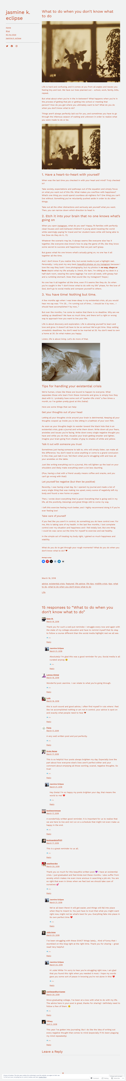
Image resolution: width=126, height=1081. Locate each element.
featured (70, 583)
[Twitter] (7, 46)
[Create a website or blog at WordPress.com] (63, 1073)
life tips (90, 583)
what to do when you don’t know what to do (69, 587)
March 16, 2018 (52, 621)
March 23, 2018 (52, 935)
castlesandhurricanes (55, 992)
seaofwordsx (52, 863)
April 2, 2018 (51, 1024)
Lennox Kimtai (52, 675)
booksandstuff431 (54, 840)
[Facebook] (12, 46)
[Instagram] (16, 46)
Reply (48, 642)
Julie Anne (51, 932)
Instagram (62, 226)
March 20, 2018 (52, 866)
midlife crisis (101, 583)
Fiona (48, 728)
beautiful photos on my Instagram (93, 264)
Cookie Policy (42, 1077)
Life (43, 592)
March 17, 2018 (52, 731)
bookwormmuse (53, 811)
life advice (80, 583)
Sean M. (49, 619)
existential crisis (57, 583)
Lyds (48, 698)
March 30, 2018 (52, 995)
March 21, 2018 (56, 651)
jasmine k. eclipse (18, 15)
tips (110, 583)
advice (45, 583)
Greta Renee (51, 751)
